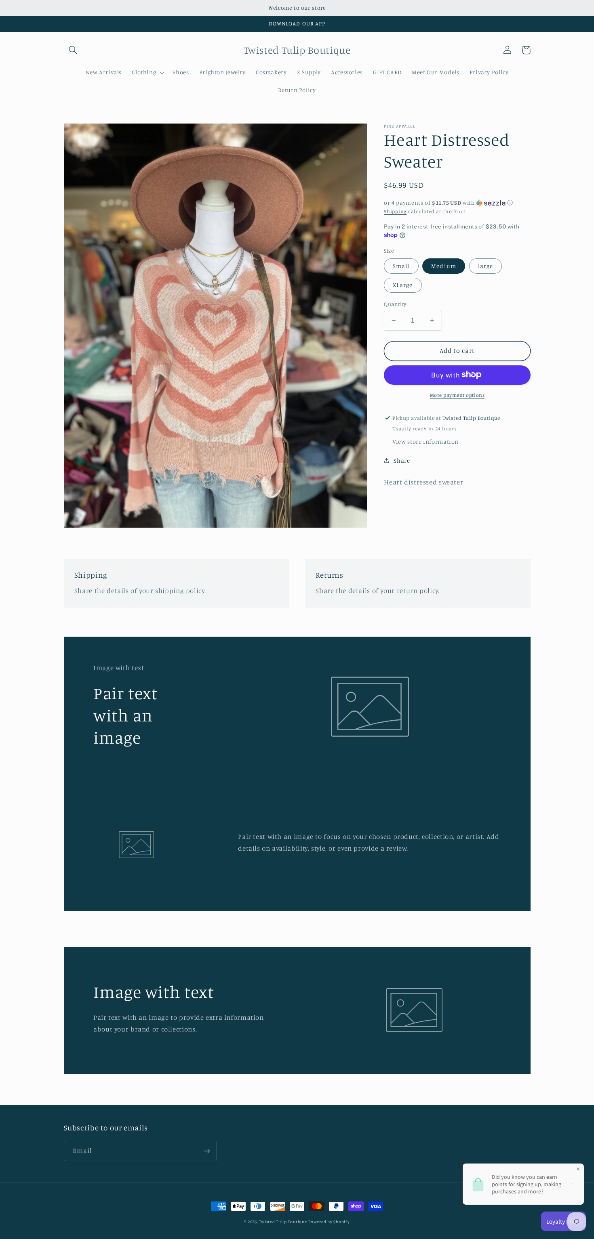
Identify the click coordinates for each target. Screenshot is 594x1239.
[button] (73, 50)
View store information (425, 441)
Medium (443, 265)
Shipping (395, 211)
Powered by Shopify (329, 1221)
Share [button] (402, 460)
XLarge (403, 284)
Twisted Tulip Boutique (283, 1221)
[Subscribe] (206, 1151)
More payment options (457, 395)
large (485, 265)
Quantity (395, 304)
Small (401, 265)
